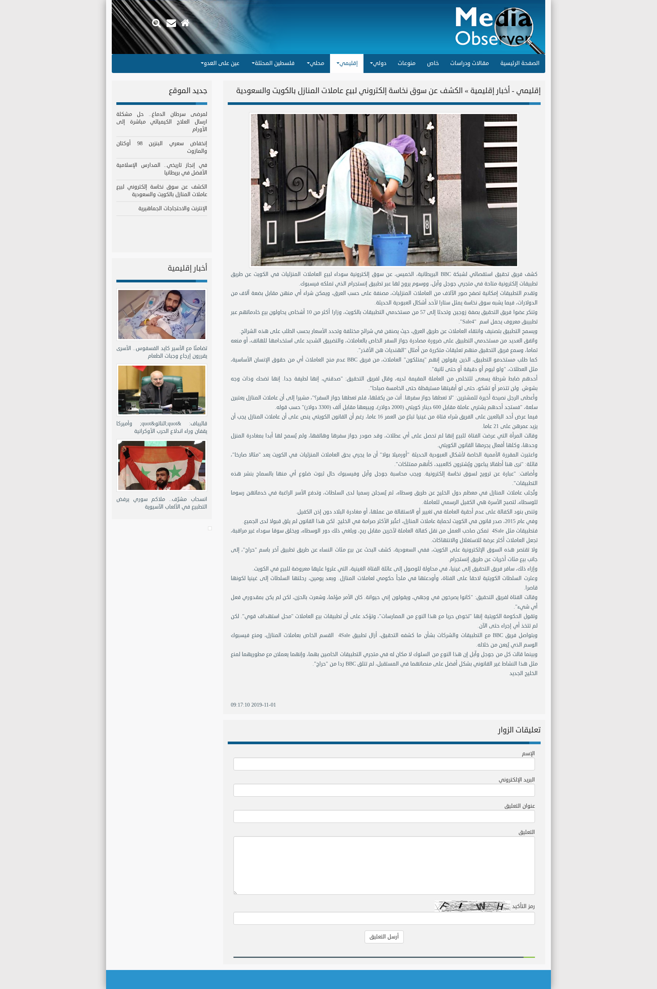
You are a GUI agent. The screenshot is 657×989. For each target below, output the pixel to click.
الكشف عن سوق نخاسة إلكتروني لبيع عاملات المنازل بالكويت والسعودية (161, 190)
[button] (156, 22)
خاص (433, 63)
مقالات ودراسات (469, 63)
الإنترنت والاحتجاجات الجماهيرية (172, 208)
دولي (379, 63)
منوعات (407, 63)
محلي (317, 63)
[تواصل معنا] (172, 23)
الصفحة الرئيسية (520, 63)
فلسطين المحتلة (275, 63)
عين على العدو (222, 63)
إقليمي (349, 63)
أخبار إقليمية (187, 268)
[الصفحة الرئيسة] (186, 23)
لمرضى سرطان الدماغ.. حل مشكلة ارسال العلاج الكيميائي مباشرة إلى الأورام (161, 122)
